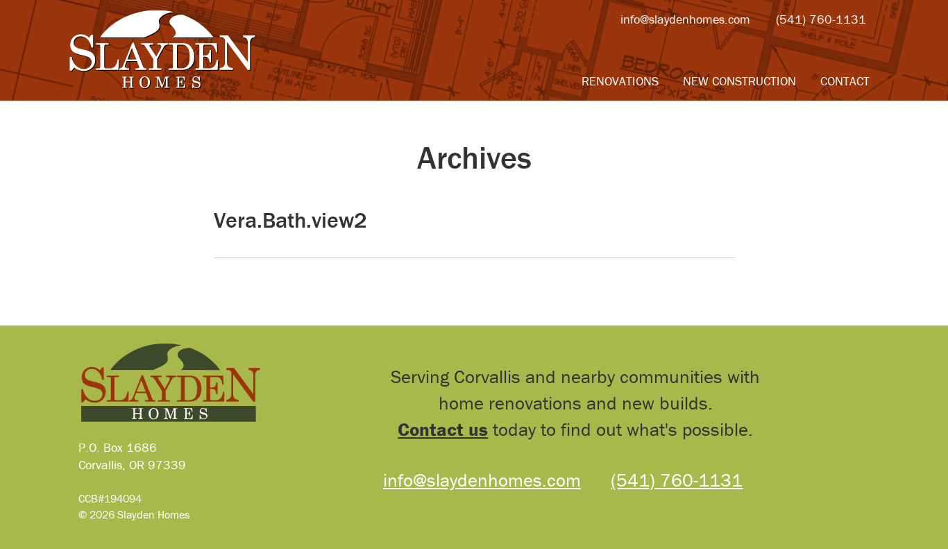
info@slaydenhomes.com (685, 19)
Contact (845, 81)
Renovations (620, 81)
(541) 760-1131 (821, 19)
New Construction (739, 81)
